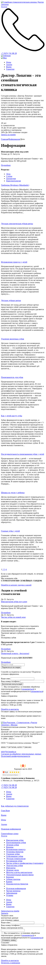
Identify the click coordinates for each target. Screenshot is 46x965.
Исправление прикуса (15, 849)
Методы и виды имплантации (19, 872)
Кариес (9, 881)
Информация (14, 139)
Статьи (9, 176)
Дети (8, 174)
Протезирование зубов (16, 842)
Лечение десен (12, 870)
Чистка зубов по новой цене (13, 617)
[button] (23, 767)
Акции (9, 64)
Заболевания (11, 893)
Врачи (9, 67)
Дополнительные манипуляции (20, 875)
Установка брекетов (14, 852)
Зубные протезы (13, 879)
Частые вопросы (13, 891)
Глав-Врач (5, 811)
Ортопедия (11, 178)
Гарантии (10, 69)
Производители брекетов (17, 884)
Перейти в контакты (10, 709)
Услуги (4, 836)
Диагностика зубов (14, 865)
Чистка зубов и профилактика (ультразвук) (24, 863)
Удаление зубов (13, 854)
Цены (8, 62)
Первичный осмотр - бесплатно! (15, 653)
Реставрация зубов (14, 861)
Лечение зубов (12, 845)
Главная (4, 139)
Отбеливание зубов (14, 856)
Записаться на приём (10, 911)
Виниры (9, 847)
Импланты (10, 868)
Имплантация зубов (15, 840)
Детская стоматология (15, 859)
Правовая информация (11, 829)
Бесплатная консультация (12, 684)
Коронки (10, 877)
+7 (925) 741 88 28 (9, 53)
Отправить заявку (9, 940)
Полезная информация (16, 888)
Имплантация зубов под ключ (14, 602)
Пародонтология (13, 181)
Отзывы (9, 895)
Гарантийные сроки (9, 833)
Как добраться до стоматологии (15, 806)
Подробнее (6, 613)
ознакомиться (28, 689)
